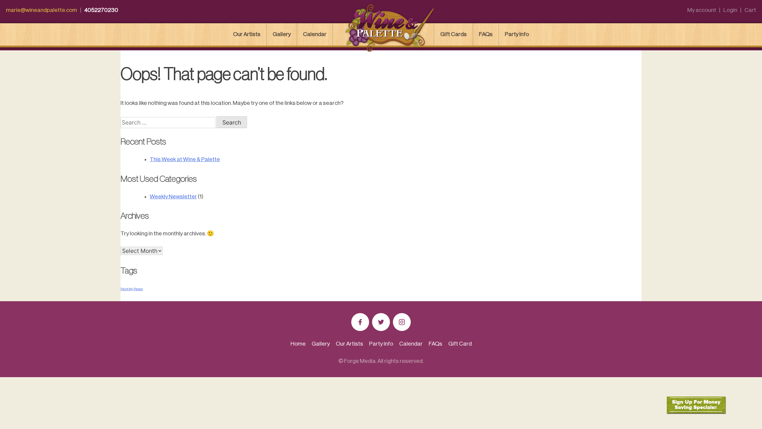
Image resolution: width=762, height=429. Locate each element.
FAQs (486, 34)
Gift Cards (453, 34)
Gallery (282, 34)
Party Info (517, 34)
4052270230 (101, 10)
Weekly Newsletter (173, 196)
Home (298, 343)
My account (701, 10)
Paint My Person (132, 289)
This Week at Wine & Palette (185, 159)
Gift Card (460, 343)
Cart (750, 10)
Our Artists (246, 34)
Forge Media (360, 361)
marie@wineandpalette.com (41, 10)
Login (730, 10)
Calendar (315, 34)
